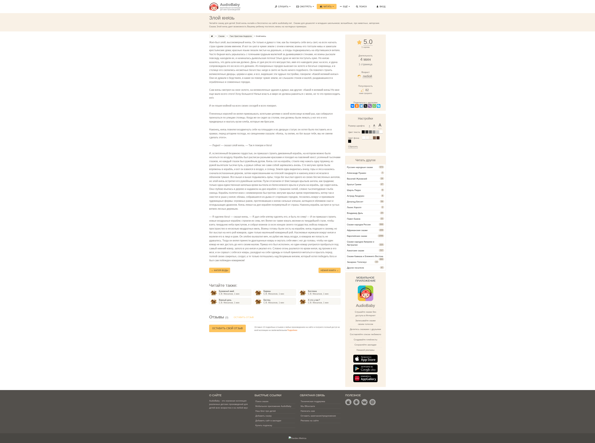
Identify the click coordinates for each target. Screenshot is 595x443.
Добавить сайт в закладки (268, 420)
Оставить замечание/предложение (318, 416)
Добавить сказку (263, 416)
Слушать (283, 6)
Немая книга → (330, 270)
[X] (365, 106)
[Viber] (370, 106)
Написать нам (308, 411)
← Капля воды (219, 270)
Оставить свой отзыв (227, 328)
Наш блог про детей (265, 411)
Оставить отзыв (244, 317)
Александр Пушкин (356, 173)
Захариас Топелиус (357, 262)
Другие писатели (355, 267)
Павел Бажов (353, 219)
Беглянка (312, 291)
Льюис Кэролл (354, 207)
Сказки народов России (359, 224)
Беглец (267, 300)
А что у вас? (314, 300)
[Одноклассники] (357, 106)
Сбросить (353, 146)
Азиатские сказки (355, 250)
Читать (327, 6)
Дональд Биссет (355, 201)
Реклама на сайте (310, 420)
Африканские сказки (357, 230)
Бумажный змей (226, 291)
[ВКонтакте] (352, 106)
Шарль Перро (354, 190)
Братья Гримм (354, 184)
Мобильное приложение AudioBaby (273, 406)
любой (367, 76)
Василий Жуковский (357, 178)
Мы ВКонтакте (308, 406)
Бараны (267, 291)
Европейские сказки (357, 236)
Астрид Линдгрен (355, 196)
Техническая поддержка (313, 401)
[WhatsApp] (374, 106)
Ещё (345, 6)
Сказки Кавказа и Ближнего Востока (365, 256)
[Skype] (378, 106)
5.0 (368, 41)
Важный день (225, 300)
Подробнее (292, 330)
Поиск (363, 6)
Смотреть (305, 6)
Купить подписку (263, 425)
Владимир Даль (355, 213)
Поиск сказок (261, 401)
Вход (382, 6)
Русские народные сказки (360, 167)
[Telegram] (361, 106)
